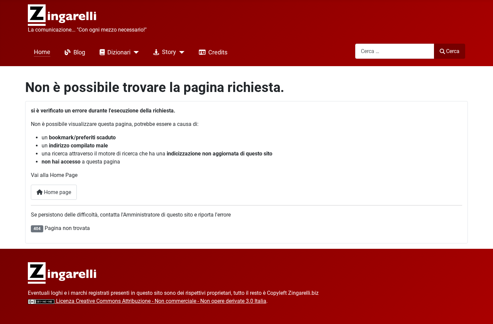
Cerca (452, 51)
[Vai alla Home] (62, 273)
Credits (217, 52)
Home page (57, 192)
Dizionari (118, 52)
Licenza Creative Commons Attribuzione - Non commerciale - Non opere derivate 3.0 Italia (160, 301)
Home (42, 52)
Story (169, 52)
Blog (79, 52)
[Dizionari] (134, 52)
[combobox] (394, 51)
